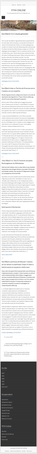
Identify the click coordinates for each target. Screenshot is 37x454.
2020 (3, 378)
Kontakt (4, 436)
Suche (23, 4)
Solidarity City (5, 416)
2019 (3, 381)
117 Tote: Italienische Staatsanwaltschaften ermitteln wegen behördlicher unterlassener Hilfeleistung (17, 354)
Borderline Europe (6, 405)
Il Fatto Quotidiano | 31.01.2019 (11, 332)
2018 (3, 384)
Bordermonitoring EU (7, 407)
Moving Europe (6, 413)
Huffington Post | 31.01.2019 (10, 81)
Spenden (19, 4)
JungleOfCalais (6, 410)
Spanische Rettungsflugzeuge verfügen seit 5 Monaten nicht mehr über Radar (18, 344)
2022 (3, 373)
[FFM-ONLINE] (18, 21)
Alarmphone (5, 399)
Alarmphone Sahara (7, 402)
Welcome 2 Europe (7, 418)
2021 (3, 376)
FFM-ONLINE (18, 10)
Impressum (5, 439)
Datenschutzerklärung (8, 434)
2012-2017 (5, 387)
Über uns (14, 4)
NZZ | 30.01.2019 (7, 254)
